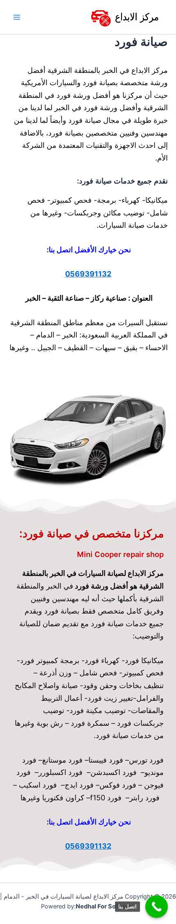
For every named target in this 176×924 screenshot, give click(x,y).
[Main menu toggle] (16, 17)
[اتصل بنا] (156, 906)
